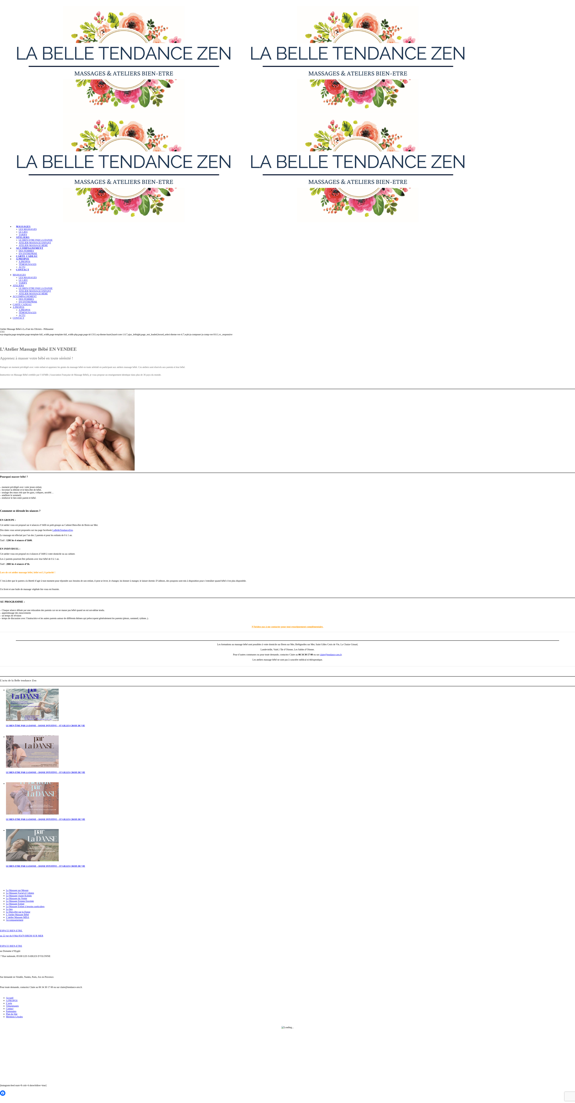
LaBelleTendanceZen (62, 530)
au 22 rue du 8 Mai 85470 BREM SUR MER (21, 935)
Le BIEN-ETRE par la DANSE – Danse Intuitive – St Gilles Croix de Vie (45, 772)
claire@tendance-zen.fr (331, 654)
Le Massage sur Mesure (17, 890)
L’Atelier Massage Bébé (17, 914)
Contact (9, 1008)
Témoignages (12, 1006)
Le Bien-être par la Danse (18, 912)
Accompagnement (14, 920)
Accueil (9, 998)
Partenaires (11, 1011)
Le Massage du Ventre (16, 898)
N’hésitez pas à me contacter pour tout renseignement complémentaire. (287, 626)
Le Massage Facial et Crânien (20, 893)
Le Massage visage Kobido (19, 895)
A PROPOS (12, 1000)
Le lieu (9, 909)
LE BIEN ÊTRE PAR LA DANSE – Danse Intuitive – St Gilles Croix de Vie (45, 726)
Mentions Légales (14, 1016)
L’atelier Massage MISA (17, 917)
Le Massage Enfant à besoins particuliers (25, 906)
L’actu (9, 1003)
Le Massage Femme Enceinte (20, 901)
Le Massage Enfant (15, 904)
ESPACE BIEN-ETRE (11, 930)
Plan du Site (11, 1014)
